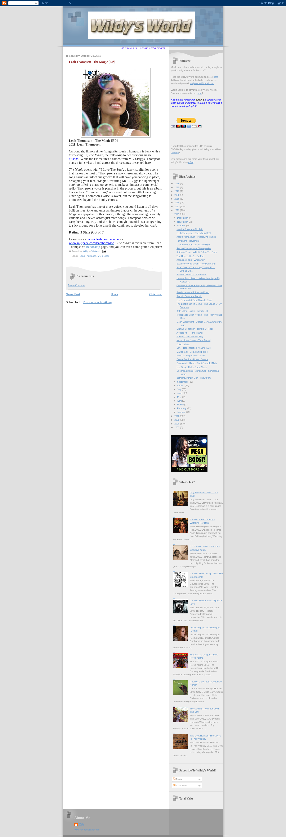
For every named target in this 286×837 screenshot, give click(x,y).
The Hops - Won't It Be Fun (190, 256)
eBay (190, 162)
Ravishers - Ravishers (188, 241)
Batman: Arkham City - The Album (193, 378)
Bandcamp (93, 247)
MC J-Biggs (104, 256)
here (216, 77)
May (179, 397)
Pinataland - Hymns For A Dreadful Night (196, 363)
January (181, 412)
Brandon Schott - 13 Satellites (191, 274)
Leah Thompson (88, 256)
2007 (177, 427)
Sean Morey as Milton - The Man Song (195, 263)
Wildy (81, 824)
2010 (177, 416)
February (182, 408)
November (182, 222)
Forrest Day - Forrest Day (189, 336)
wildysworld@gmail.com (202, 83)
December (182, 218)
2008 (177, 423)
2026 (177, 183)
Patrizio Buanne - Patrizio (189, 296)
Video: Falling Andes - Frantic (191, 355)
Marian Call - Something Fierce (192, 352)
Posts (178, 779)
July (179, 389)
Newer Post (73, 294)
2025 (177, 187)
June (180, 393)
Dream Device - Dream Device (192, 359)
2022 (177, 191)
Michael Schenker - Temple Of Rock (194, 329)
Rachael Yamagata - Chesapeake (193, 248)
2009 (177, 420)
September (183, 381)
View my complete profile (86, 829)
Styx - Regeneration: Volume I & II (193, 348)
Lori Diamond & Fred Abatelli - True (194, 300)
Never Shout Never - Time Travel (193, 340)
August (181, 385)
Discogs (175, 152)
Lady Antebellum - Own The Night (193, 244)
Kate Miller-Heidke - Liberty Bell (192, 311)
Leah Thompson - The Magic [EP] (193, 233)
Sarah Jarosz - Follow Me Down (192, 292)
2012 (177, 210)
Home (114, 294)
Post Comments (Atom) (97, 302)
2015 (177, 198)
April (179, 401)
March (180, 404)
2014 (177, 202)
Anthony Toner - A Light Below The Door (196, 252)
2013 (177, 206)
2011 (177, 214)
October (181, 225)
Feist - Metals (183, 344)
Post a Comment (76, 285)
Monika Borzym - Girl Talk (189, 229)
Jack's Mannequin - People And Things (196, 237)
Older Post (155, 294)
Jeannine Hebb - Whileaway (190, 260)
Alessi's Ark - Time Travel (189, 332)
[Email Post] (104, 251)
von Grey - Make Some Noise (191, 367)
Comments (181, 785)
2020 (177, 195)
